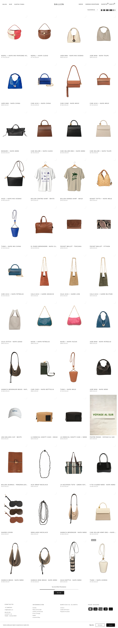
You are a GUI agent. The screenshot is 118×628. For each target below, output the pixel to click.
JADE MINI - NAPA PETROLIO (100, 341)
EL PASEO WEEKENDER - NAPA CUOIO (45, 246)
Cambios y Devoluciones (38, 611)
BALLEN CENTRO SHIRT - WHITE (43, 198)
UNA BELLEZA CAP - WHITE (11, 437)
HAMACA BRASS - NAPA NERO (12, 580)
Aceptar (111, 625)
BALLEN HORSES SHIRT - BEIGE (71, 198)
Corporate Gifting (36, 617)
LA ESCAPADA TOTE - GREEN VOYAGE (74, 484)
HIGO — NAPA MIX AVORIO (11, 198)
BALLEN (5, 4)
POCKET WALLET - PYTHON (100, 246)
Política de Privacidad (37, 609)
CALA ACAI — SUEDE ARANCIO (42, 294)
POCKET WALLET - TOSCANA (71, 246)
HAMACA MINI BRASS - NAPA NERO (44, 580)
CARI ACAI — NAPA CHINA (41, 103)
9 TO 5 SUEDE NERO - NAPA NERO (102, 484)
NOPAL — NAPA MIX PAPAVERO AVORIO (16, 55)
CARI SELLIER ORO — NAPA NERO (72, 151)
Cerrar (2, 0)
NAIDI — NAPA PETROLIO (40, 341)
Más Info (91, 625)
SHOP (10, 4)
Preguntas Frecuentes (65, 611)
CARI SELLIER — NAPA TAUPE (100, 151)
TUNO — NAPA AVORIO (98, 580)
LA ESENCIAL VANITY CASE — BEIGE (44, 437)
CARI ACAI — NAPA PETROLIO (12, 294)
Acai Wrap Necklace (39, 484)
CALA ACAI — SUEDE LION (70, 294)
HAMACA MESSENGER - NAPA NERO (73, 532)
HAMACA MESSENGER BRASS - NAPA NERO (17, 389)
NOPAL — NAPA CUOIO (39, 55)
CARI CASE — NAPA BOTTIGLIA (42, 389)
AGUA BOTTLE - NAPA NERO (71, 580)
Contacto (62, 607)
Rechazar (100, 625)
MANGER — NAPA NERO (10, 151)
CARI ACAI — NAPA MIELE (99, 103)
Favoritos (104, 4)
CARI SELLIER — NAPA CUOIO (42, 151)
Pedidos (34, 615)
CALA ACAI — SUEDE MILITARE (101, 294)
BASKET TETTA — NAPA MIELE (101, 198)
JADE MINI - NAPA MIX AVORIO (71, 55)
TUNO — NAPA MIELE (68, 389)
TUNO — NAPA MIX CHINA (11, 246)
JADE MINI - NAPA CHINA (10, 103)
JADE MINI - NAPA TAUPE (99, 55)
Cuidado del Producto (64, 609)
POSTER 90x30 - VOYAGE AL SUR (102, 437)
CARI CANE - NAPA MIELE (69, 103)
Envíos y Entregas (36, 613)
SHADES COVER (7, 532)
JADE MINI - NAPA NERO (99, 389)
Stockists (34, 607)
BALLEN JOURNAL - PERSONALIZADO (15, 484)
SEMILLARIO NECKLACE (39, 532)
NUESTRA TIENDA (19, 4)
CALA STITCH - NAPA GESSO (11, 341)
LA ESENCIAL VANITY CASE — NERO (73, 437)
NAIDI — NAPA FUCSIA (68, 341)
